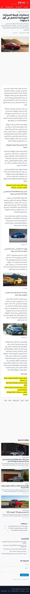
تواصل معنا (22, 591)
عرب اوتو (27, 12)
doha (28, 32)
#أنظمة (26, 400)
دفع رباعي (27, 484)
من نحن (27, 591)
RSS (9, 591)
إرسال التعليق (24, 575)
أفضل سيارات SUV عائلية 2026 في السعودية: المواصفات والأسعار (14, 542)
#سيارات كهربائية (16, 400)
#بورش (22, 400)
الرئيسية (26, 7)
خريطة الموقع (4, 591)
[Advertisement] (15, 69)
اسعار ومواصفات (9, 7)
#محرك (10, 400)
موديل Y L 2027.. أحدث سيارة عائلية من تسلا (17, 526)
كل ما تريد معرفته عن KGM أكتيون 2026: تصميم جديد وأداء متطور (14, 546)
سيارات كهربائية (20, 12)
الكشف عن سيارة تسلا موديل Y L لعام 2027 (18, 528)
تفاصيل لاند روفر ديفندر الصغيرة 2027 (19, 530)
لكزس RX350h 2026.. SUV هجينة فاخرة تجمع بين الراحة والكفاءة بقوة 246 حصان (15, 460)
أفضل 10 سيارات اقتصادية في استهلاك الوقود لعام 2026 (14, 553)
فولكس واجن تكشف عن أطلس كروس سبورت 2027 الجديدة (15, 486)
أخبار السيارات (18, 7)
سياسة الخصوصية (15, 591)
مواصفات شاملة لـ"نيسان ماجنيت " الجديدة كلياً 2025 (14, 549)
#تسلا (6, 400)
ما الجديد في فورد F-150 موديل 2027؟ (17, 512)
